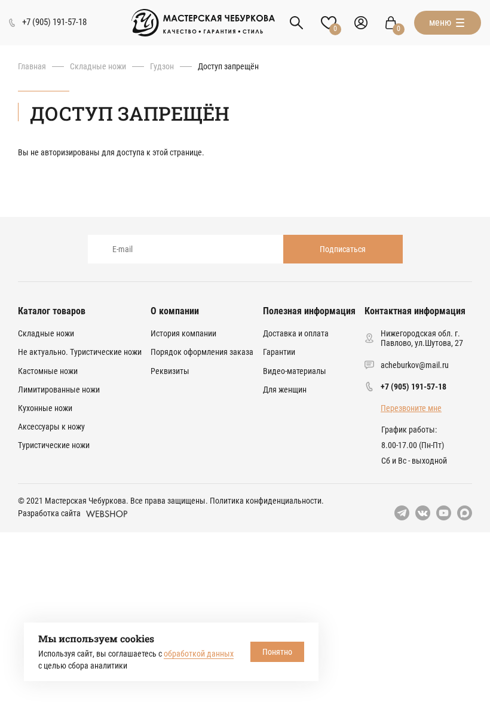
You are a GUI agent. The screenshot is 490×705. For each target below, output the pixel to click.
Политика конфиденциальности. (267, 500)
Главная (32, 66)
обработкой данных (199, 653)
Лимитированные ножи (59, 389)
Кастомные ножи (48, 371)
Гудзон (162, 66)
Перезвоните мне (411, 408)
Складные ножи (98, 66)
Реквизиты (170, 371)
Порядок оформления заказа (202, 352)
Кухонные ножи (45, 408)
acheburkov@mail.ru (415, 365)
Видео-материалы (294, 371)
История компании (183, 333)
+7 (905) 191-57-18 (413, 386)
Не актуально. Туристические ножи (80, 352)
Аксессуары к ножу (51, 426)
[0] (390, 22)
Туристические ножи (54, 445)
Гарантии (279, 352)
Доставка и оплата (296, 333)
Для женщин (285, 389)
